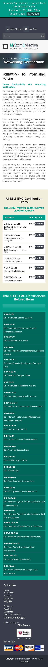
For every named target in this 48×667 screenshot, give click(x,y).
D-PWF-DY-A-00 (11, 522)
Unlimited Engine (11, 622)
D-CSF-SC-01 (9, 487)
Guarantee (8, 612)
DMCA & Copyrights (12, 614)
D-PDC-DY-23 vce (12, 223)
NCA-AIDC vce (10, 267)
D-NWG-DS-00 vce (12, 277)
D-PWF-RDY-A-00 (11, 543)
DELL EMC (14, 58)
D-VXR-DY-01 (9, 456)
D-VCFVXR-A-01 (11, 555)
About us (8, 609)
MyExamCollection (24, 46)
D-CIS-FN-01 (9, 324)
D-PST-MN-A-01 (11, 403)
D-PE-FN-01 (9, 382)
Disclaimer (8, 598)
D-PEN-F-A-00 (10, 392)
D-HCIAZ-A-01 (10, 498)
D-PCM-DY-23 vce (12, 235)
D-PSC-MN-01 (10, 477)
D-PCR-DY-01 (9, 359)
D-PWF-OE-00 (10, 446)
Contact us (8, 606)
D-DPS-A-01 (9, 436)
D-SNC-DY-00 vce (12, 258)
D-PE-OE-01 (9, 314)
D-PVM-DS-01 (10, 372)
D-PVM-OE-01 (10, 425)
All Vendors (9, 592)
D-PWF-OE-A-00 (11, 533)
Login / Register (16, 29)
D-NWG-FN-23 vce (12, 246)
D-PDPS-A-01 (9, 566)
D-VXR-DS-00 (9, 467)
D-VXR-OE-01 (9, 337)
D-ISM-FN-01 (9, 413)
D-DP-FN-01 (9, 347)
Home (5, 58)
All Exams (8, 595)
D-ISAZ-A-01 (9, 510)
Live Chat (33, 29)
